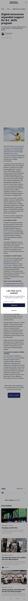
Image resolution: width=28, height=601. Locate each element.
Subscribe (14, 305)
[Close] (24, 289)
